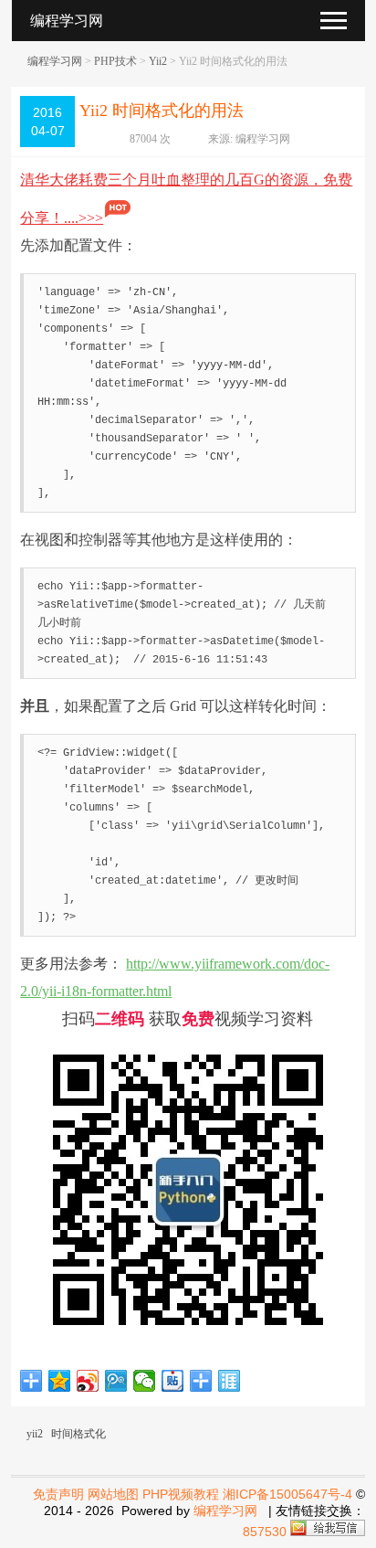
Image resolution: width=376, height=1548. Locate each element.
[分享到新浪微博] (88, 1381)
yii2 (34, 1433)
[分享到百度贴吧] (173, 1381)
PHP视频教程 (180, 1494)
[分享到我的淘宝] (201, 1381)
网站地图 (113, 1494)
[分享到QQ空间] (59, 1381)
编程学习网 (54, 61)
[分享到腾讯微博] (116, 1381)
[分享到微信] (144, 1381)
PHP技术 (115, 61)
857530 (265, 1531)
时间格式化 (78, 1433)
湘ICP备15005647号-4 (287, 1494)
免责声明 (58, 1494)
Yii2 (158, 61)
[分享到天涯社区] (229, 1381)
